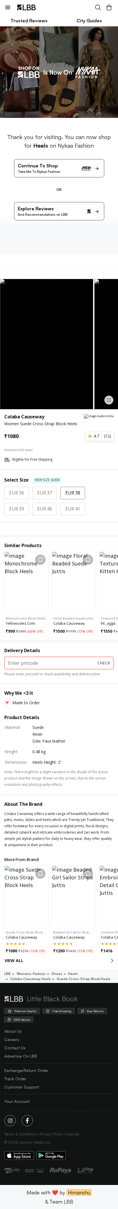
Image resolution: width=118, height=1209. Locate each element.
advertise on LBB (20, 1056)
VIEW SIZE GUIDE (47, 479)
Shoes (57, 973)
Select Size (16, 480)
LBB (7, 973)
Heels (73, 973)
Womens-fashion (31, 973)
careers (11, 1039)
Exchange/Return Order (26, 1070)
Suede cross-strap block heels (83, 979)
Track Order (15, 1078)
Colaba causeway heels (30, 979)
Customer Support (21, 1087)
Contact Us (14, 1047)
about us (12, 1031)
